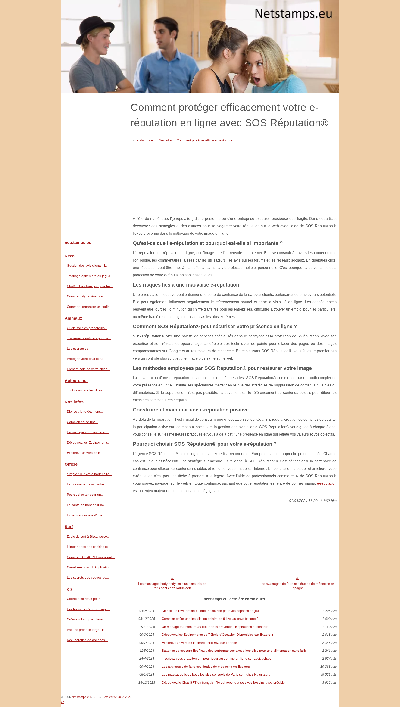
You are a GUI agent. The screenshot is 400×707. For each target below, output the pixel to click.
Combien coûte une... (82, 422)
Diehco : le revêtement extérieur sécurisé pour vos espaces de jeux (211, 610)
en (62, 702)
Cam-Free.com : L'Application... (90, 567)
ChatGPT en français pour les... (90, 286)
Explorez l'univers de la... (85, 453)
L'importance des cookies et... (89, 546)
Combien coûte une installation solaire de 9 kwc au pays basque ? (210, 618)
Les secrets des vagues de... (88, 577)
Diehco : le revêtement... (85, 411)
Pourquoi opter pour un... (85, 494)
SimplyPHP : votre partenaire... (89, 474)
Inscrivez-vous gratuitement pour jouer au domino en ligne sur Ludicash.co (216, 658)
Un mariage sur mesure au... (88, 432)
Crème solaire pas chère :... (87, 619)
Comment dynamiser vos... (86, 296)
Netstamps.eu (81, 697)
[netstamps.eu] (200, 46)
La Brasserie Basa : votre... (87, 484)
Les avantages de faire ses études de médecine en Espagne (297, 586)
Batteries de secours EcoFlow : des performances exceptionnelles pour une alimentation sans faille (234, 650)
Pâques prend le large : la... (87, 630)
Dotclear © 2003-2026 (116, 697)
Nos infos (165, 140)
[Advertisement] (235, 178)
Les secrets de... (79, 348)
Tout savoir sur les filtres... (86, 390)
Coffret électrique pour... (84, 599)
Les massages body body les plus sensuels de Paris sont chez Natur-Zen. (172, 586)
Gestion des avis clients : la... (88, 265)
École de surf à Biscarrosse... (88, 536)
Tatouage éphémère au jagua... (90, 276)
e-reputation (327, 483)
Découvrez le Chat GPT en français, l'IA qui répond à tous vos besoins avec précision (224, 682)
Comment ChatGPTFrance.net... (91, 557)
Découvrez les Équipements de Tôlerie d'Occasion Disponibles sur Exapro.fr (217, 634)
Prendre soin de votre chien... (88, 369)
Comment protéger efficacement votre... (206, 140)
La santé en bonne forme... (87, 505)
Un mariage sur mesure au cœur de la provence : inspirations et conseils (215, 626)
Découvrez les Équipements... (89, 442)
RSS (96, 697)
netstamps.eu (145, 140)
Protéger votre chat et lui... (86, 359)
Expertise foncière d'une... (86, 515)
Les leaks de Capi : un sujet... (88, 609)
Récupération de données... (87, 640)
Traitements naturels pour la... (89, 338)
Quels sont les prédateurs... (87, 328)
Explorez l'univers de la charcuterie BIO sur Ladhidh (200, 642)
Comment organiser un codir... (89, 306)
